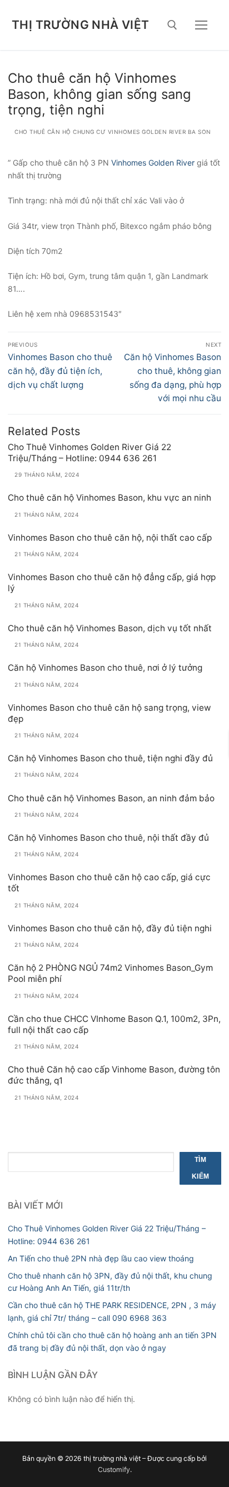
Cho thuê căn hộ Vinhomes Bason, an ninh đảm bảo (111, 798)
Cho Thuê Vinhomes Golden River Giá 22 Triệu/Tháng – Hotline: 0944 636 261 (89, 452)
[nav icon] (201, 25)
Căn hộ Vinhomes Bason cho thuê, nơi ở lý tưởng (105, 667)
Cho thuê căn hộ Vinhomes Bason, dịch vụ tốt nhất (110, 628)
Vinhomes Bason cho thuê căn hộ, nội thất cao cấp (110, 537)
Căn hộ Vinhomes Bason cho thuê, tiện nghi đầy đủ (110, 758)
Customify (114, 1469)
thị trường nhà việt (81, 25)
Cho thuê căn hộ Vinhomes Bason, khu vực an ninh (109, 497)
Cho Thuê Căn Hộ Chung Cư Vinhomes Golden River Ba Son (112, 131)
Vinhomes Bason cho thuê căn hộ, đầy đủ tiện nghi (110, 928)
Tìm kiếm (201, 1168)
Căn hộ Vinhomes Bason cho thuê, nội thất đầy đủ (108, 837)
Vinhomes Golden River (153, 162)
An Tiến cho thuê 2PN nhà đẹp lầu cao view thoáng (101, 1258)
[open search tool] (172, 25)
